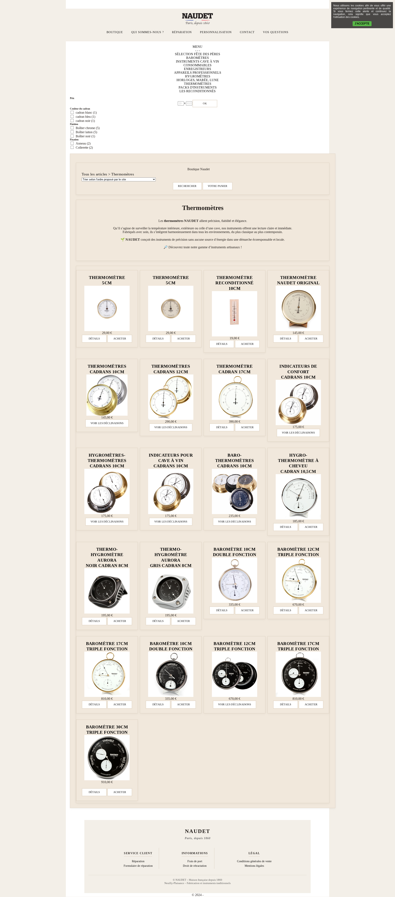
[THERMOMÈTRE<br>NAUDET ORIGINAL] (298, 308)
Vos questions (275, 32)
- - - (197, 50)
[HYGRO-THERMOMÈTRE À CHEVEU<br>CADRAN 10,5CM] (298, 496)
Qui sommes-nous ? (147, 32)
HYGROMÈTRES (197, 76)
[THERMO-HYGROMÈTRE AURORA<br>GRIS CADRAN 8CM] (171, 591)
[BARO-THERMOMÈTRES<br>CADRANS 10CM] (234, 491)
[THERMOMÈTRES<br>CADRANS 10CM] (107, 395)
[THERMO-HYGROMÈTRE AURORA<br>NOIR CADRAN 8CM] (107, 591)
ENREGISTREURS (197, 69)
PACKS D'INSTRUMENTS (198, 87)
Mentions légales (254, 865)
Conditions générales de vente (254, 861)
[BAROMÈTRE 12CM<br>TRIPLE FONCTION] (298, 580)
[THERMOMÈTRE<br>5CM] (107, 308)
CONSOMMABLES (197, 65)
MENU (197, 46)
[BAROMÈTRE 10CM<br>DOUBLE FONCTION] (234, 580)
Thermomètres (122, 174)
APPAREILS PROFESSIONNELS (197, 72)
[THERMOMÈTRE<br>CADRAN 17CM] (234, 397)
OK (205, 103)
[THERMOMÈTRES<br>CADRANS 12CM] (171, 397)
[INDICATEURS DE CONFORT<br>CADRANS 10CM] (298, 402)
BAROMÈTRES (197, 57)
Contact (247, 32)
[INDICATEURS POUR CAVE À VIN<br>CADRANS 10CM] (171, 491)
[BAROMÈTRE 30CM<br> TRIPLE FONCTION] (107, 757)
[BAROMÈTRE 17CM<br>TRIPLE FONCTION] (107, 674)
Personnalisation (216, 32)
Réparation (182, 32)
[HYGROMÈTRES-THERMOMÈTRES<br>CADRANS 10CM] (107, 491)
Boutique (115, 32)
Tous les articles (94, 174)
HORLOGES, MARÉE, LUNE (198, 80)
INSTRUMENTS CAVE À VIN (197, 61)
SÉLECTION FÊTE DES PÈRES (197, 54)
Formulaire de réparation (138, 865)
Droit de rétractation (195, 865)
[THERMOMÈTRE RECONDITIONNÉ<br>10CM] (234, 313)
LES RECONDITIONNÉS (197, 91)
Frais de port (194, 861)
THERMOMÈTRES (197, 83)
